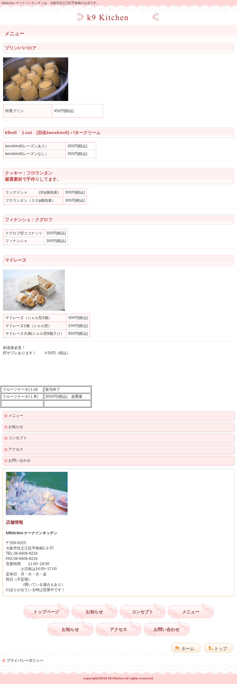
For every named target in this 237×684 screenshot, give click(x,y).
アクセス (15, 449)
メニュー (15, 415)
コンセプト (17, 438)
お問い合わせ (19, 460)
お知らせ (15, 427)
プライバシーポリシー (25, 660)
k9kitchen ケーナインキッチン (118, 17)
